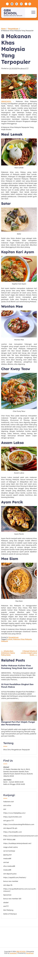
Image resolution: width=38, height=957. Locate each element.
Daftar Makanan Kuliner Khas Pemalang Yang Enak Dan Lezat (17, 666)
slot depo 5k (7, 885)
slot (4, 809)
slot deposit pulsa (9, 874)
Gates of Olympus (10, 914)
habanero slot (8, 802)
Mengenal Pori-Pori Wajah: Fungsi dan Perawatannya (18, 723)
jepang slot (7, 855)
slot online (7, 805)
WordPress (29, 953)
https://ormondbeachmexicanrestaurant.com (20, 836)
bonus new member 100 (12, 899)
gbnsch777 (24, 68)
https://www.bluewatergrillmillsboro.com (18, 824)
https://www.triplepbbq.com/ (14, 813)
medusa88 (7, 858)
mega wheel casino (10, 847)
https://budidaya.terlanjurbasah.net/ (17, 843)
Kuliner (9, 639)
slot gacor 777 (8, 821)
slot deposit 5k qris (10, 828)
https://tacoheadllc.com (12, 832)
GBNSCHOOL (6, 101)
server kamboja (9, 851)
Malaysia (4, 641)
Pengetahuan (13, 637)
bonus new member (10, 881)
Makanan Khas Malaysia (22, 639)
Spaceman (7, 895)
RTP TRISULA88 (9, 839)
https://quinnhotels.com (12, 817)
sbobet (5, 902)
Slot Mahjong (8, 910)
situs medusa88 (9, 866)
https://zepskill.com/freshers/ (14, 877)
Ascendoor (13, 953)
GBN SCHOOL (10, 11)
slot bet (6, 862)
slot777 (6, 906)
